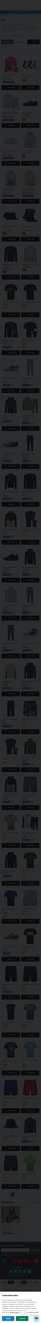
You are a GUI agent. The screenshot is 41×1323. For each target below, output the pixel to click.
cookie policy (14, 1312)
